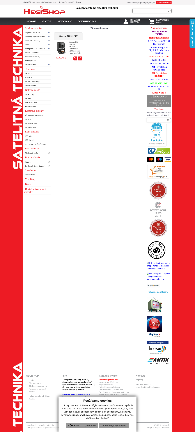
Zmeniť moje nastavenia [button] (113, 425)
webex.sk (165, 425)
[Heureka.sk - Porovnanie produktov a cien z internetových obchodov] (158, 294)
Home (31, 21)
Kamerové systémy (34, 110)
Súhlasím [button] (73, 425)
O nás (25, 2)
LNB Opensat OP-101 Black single (159, 42)
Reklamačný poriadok (66, 2)
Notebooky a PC (33, 90)
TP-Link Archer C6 (159, 63)
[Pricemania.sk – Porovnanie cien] (153, 287)
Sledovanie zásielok (164, 3)
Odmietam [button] (90, 425)
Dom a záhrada (32, 157)
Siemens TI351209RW (68, 36)
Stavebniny (30, 170)
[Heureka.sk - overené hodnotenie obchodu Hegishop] (157, 146)
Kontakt (78, 2)
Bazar (28, 184)
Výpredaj (87, 21)
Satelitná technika (33, 28)
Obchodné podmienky (49, 2)
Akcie (46, 21)
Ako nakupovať (34, 2)
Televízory (30, 69)
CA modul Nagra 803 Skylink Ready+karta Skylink (159, 50)
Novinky (65, 21)
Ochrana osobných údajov (39, 396)
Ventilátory (30, 179)
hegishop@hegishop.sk (146, 3)
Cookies (32, 399)
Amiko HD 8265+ (159, 79)
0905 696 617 (132, 3)
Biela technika (32, 148)
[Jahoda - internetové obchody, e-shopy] (159, 269)
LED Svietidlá (32, 131)
